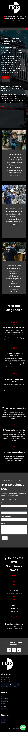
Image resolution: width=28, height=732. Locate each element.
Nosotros (5, 698)
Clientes (5, 706)
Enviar (4, 538)
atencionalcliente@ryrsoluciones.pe (10, 684)
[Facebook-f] (9, 650)
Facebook (3, 718)
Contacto (5, 709)
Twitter (3, 722)
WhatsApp (4, 720)
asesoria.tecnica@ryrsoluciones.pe (10, 686)
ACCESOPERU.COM (18, 729)
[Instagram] (14, 650)
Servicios (5, 701)
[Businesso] (14, 7)
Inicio (4, 696)
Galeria (5, 703)
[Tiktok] (19, 650)
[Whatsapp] (23, 727)
